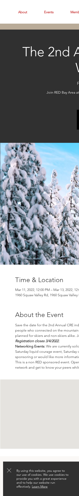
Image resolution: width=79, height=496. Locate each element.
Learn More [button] (40, 486)
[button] (9, 470)
